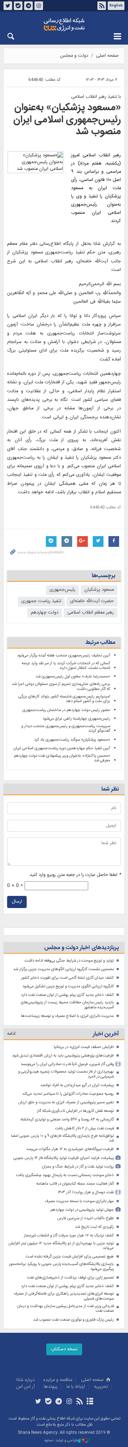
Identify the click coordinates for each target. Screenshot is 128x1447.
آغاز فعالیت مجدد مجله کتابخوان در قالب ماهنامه (75, 1183)
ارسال (17, 902)
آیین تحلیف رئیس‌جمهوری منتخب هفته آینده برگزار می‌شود (63, 655)
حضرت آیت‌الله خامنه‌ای (92, 601)
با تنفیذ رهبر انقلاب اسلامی (96, 97)
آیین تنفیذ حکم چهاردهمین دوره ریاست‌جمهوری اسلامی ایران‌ (62, 748)
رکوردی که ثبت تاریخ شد (94, 1227)
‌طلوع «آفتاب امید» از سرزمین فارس (85, 1218)
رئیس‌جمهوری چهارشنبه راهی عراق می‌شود (76, 718)
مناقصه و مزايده (57, 1380)
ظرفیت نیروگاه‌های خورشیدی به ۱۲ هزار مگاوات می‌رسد (70, 1149)
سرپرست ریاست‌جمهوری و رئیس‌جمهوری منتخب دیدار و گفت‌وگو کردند (65, 728)
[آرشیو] (89, 1402)
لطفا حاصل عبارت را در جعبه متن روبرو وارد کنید (75, 875)
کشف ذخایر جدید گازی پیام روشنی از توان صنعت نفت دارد (67, 995)
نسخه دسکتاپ (64, 1349)
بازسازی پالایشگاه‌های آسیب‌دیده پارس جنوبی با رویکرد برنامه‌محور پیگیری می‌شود (61, 1266)
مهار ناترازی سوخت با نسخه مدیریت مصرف (79, 1201)
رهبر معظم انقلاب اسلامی (90, 612)
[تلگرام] (58, 1402)
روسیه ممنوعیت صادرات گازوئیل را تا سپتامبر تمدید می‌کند (68, 1093)
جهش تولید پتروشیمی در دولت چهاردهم (82, 1209)
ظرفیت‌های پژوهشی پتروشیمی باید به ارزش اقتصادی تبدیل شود (63, 1055)
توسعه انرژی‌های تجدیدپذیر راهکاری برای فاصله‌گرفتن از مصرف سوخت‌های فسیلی (64, 1296)
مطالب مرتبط (100, 642)
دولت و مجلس (74, 56)
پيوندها (51, 1387)
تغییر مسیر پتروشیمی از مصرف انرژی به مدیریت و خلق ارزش (66, 1102)
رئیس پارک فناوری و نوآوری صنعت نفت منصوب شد (73, 1319)
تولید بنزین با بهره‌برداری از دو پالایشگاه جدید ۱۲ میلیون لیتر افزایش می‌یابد (61, 1246)
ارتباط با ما (75, 1387)
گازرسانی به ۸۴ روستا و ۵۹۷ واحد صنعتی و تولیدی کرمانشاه (67, 1119)
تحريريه (101, 1387)
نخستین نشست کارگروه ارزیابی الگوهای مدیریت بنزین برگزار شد (63, 969)
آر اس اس (25, 1387)
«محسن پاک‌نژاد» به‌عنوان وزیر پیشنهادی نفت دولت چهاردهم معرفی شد (62, 758)
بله (18, 5)
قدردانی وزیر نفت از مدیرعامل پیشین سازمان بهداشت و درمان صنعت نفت (65, 1309)
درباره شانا (25, 1380)
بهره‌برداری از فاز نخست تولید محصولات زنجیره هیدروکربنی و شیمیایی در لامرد (66, 1074)
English (116, 6)
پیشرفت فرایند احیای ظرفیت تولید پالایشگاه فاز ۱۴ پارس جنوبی (64, 1158)
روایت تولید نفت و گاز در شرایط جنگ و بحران (78, 1166)
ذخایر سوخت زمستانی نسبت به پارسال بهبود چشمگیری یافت (65, 1175)
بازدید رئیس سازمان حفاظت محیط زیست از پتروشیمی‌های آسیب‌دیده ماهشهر (67, 1005)
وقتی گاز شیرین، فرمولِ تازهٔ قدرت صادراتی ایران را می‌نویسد (67, 1064)
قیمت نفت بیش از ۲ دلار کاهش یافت (84, 1128)
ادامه (11, 1034)
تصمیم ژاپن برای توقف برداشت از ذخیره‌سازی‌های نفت (70, 1277)
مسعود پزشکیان (99, 590)
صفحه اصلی (107, 56)
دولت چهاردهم (44, 612)
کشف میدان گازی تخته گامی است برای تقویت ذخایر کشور (67, 977)
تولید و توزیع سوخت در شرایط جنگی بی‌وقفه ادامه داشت (69, 960)
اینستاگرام (38, 5)
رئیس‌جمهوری (62, 590)
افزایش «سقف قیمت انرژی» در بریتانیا (84, 1047)
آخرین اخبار (106, 1034)
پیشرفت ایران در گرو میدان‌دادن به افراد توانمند (77, 1085)
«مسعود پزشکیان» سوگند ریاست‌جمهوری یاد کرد (72, 739)
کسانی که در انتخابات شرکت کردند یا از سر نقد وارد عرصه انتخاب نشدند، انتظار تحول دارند (66, 666)
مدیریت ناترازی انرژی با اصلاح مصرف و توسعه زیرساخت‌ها (67, 1016)
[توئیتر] (37, 1402)
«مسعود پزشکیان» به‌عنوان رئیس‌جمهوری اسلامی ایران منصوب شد (67, 120)
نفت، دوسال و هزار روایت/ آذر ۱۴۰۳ (86, 1192)
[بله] (48, 1402)
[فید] (79, 1402)
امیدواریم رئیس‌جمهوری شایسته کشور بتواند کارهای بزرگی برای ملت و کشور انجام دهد (64, 699)
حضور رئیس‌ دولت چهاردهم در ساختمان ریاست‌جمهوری (66, 710)
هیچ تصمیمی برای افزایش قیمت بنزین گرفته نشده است (70, 1256)
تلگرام (28, 5)
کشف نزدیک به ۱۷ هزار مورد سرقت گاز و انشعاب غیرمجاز (69, 1235)
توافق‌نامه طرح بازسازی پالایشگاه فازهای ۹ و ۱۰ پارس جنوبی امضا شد (62, 1138)
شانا (64, 24)
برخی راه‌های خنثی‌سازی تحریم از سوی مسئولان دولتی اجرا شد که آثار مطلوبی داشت (61, 686)
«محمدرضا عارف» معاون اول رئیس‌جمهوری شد (73, 676)
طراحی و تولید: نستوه (61, 1441)
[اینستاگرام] (69, 1402)
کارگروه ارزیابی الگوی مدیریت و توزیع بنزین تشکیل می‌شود (68, 986)
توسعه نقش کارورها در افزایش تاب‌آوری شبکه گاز (75, 1111)
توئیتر (8, 5)
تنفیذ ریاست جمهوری (41, 601)
